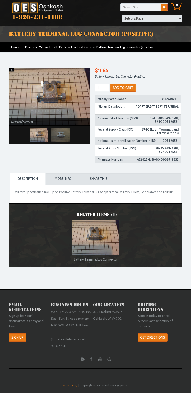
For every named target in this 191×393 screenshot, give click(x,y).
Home (15, 47)
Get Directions (152, 337)
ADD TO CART (123, 87)
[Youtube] (100, 359)
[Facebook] (91, 359)
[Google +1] (82, 359)
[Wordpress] (109, 359)
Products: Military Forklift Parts (45, 47)
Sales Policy (69, 385)
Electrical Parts (81, 47)
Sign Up (17, 337)
